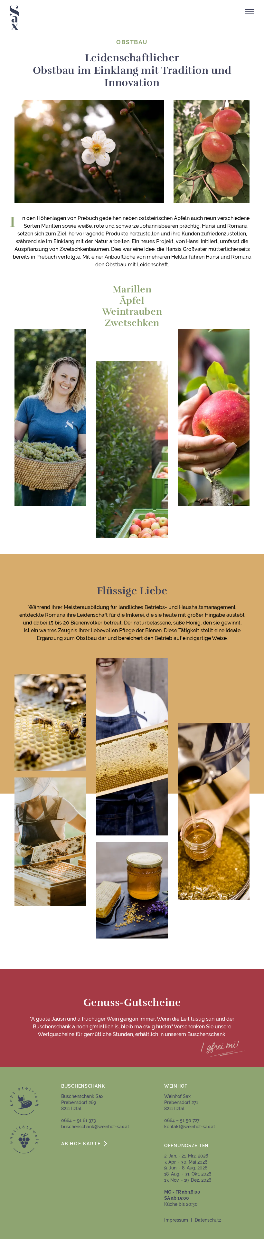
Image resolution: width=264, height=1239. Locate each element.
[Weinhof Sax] (14, 17)
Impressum (176, 1220)
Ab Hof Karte (81, 1143)
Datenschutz (208, 1220)
